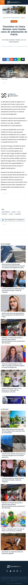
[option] (14, 72)
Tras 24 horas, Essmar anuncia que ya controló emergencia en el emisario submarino (13, 455)
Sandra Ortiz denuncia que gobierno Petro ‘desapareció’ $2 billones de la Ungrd (13, 314)
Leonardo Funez (18, 583)
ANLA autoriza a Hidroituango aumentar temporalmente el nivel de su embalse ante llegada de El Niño (13, 266)
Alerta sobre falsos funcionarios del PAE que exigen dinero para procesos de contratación (13, 431)
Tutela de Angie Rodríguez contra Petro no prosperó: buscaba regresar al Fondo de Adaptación (13, 365)
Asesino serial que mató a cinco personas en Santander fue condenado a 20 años (12, 390)
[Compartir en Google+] (12, 59)
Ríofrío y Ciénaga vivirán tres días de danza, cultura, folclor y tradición (13, 530)
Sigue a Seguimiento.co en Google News (14, 219)
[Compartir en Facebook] (4, 59)
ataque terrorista (6, 211)
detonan (11, 214)
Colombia (14, 21)
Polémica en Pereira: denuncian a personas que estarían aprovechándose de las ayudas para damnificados (13, 340)
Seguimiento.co (12, 94)
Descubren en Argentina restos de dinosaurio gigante (12, 552)
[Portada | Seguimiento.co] (14, 566)
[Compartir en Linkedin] (15, 59)
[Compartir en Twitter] (8, 59)
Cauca (18, 211)
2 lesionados (4, 214)
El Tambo (13, 211)
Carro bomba (18, 214)
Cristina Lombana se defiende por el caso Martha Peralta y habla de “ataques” (13, 290)
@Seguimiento (14, 96)
